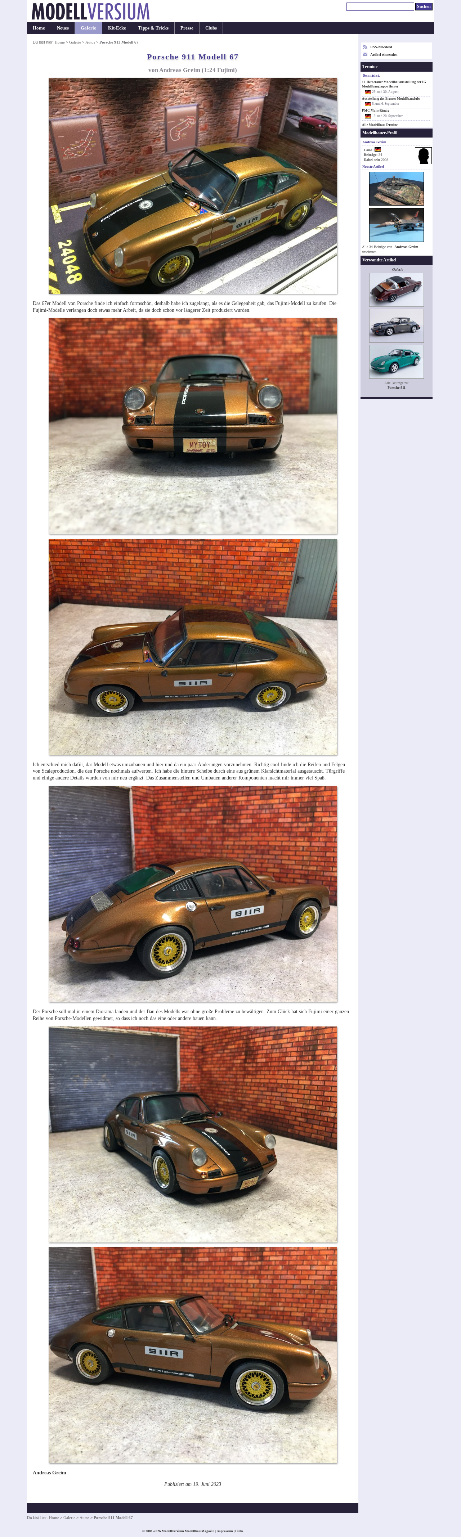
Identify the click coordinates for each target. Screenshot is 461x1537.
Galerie (88, 28)
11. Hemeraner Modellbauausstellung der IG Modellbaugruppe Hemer (394, 84)
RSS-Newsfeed (381, 47)
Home (39, 28)
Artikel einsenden (384, 55)
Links (239, 1531)
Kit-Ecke (117, 28)
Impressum (224, 1531)
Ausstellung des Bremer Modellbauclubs (391, 98)
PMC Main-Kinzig (375, 110)
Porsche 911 (397, 388)
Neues (63, 28)
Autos (90, 42)
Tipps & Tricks (153, 28)
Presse (186, 28)
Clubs (211, 28)
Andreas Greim (406, 247)
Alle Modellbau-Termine (380, 125)
